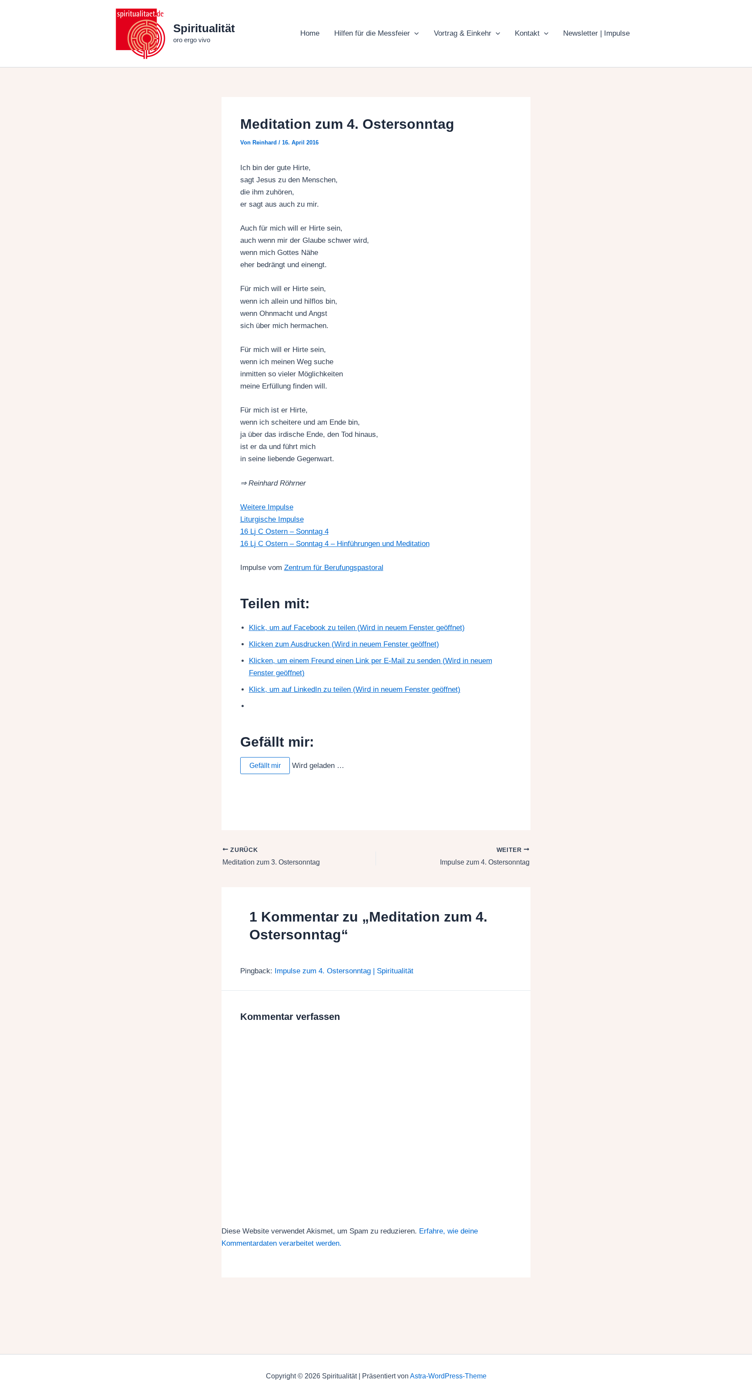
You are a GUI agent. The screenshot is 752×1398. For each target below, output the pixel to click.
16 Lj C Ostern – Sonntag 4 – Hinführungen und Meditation (335, 544)
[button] (414, 33)
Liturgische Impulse (272, 519)
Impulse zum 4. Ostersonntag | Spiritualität (344, 971)
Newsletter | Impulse (596, 33)
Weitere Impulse (266, 507)
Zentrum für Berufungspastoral (333, 567)
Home (309, 33)
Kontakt (527, 33)
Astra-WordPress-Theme (448, 1376)
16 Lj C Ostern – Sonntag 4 (284, 531)
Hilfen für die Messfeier (372, 33)
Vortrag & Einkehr (462, 33)
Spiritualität (204, 28)
